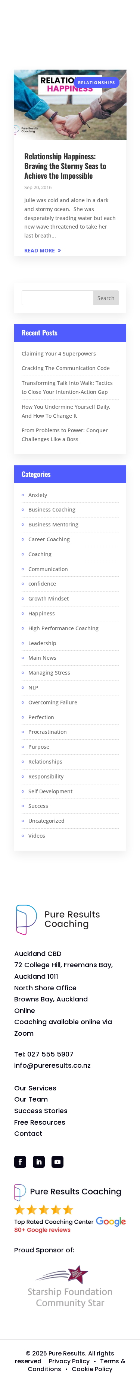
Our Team (31, 1099)
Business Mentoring (53, 524)
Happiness (41, 613)
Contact (28, 1133)
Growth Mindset (48, 598)
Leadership (42, 643)
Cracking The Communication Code (66, 368)
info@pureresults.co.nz (52, 1065)
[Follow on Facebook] (20, 1162)
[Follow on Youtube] (57, 1162)
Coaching (40, 554)
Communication (48, 569)
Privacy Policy (69, 1361)
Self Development (50, 791)
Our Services (35, 1088)
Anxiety (37, 494)
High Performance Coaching (63, 628)
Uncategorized (46, 820)
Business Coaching (51, 509)
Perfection (41, 717)
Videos (36, 835)
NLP (33, 687)
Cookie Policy (92, 1369)
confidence (42, 583)
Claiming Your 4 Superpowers (59, 353)
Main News (42, 657)
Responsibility (45, 776)
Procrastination (47, 731)
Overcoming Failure (52, 702)
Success (38, 805)
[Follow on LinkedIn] (39, 1162)
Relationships (96, 82)
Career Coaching (49, 539)
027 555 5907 (50, 1054)
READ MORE (39, 250)
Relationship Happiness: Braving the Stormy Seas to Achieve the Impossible (65, 165)
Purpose (38, 746)
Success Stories (41, 1110)
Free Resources (39, 1122)
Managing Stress (49, 672)
